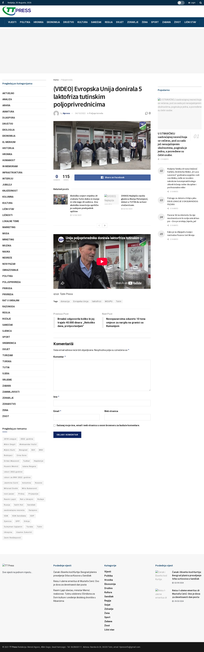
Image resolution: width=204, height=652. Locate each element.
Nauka (6, 251)
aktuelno (8, 93)
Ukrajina (8, 532)
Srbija (27, 521)
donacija (65, 301)
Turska (6, 361)
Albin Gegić (9, 444)
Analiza (7, 99)
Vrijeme (7, 379)
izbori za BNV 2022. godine (17, 477)
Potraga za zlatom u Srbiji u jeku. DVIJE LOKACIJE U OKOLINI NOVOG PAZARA (182, 201)
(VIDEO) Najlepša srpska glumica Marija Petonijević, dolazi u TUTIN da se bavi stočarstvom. (134, 200)
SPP (18, 521)
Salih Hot (18, 505)
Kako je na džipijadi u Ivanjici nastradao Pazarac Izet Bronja (180, 233)
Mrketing (8, 239)
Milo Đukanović (29, 488)
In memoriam (10, 166)
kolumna (26, 483)
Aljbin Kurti (9, 450)
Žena (145, 22)
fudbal (26, 461)
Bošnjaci (8, 455)
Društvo (68, 22)
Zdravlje (132, 22)
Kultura (82, 22)
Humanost (8, 160)
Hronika (38, 22)
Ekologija (8, 130)
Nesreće (7, 257)
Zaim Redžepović (12, 538)
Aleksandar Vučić (28, 444)
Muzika (6, 245)
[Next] (104, 225)
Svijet (120, 22)
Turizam (7, 355)
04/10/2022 (80, 113)
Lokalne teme (10, 221)
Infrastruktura (12, 172)
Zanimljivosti (11, 392)
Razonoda (8, 306)
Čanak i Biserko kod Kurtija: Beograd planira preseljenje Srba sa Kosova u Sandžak (186, 575)
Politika (25, 22)
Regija (109, 22)
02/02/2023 (127, 209)
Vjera (5, 373)
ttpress (66, 113)
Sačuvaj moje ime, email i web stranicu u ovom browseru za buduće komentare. (98, 425)
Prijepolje (33, 494)
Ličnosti (7, 215)
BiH (33, 450)
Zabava (166, 22)
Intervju (7, 178)
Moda (5, 233)
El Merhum (8, 142)
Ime (56, 396)
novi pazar (9, 494)
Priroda (7, 288)
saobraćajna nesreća (14, 510)
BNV (41, 450)
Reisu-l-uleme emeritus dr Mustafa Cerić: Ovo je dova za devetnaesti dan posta (186, 594)
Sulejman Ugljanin (13, 527)
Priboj (21, 494)
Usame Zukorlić (24, 532)
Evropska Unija (80, 301)
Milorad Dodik (11, 488)
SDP (32, 516)
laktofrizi (96, 301)
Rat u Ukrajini (10, 300)
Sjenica (7, 331)
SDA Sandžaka (19, 516)
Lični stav (190, 22)
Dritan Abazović (11, 461)
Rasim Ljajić (10, 499)
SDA (6, 516)
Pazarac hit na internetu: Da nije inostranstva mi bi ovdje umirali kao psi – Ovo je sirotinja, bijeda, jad (183, 218)
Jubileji (7, 184)
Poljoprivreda (67, 80)
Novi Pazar (8, 264)
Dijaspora (8, 117)
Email (57, 411)
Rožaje (6, 319)
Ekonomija (53, 22)
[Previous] (99, 225)
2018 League (10, 439)
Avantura (8, 111)
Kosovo (38, 483)
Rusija (7, 505)
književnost (10, 190)
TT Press (13, 647)
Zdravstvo (9, 404)
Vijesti (12, 22)
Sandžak (96, 22)
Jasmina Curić (11, 483)
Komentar (59, 356)
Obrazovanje (10, 270)
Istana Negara (29, 466)
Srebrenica (9, 343)
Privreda (7, 294)
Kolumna (7, 197)
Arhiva (6, 105)
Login (192, 3)
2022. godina (27, 439)
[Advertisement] (102, 51)
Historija (8, 148)
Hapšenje (38, 461)
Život (177, 22)
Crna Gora (21, 455)
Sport (155, 22)
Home (56, 80)
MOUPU (109, 301)
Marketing (8, 227)
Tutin (118, 301)
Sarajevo (33, 510)
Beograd (23, 450)
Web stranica (111, 411)
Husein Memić (11, 466)
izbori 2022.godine (13, 472)
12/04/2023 (76, 215)
